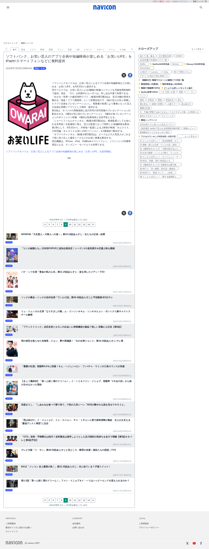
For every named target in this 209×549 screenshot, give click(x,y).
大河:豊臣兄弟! (164, 56)
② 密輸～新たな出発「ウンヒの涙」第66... (159, 145)
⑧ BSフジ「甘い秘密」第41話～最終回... (158, 169)
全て (15, 49)
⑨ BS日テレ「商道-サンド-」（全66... (157, 173)
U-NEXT (143, 72)
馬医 (181, 92)
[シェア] (130, 75)
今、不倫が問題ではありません (154, 112)
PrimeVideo (146, 68)
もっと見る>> (188, 136)
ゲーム (112, 49)
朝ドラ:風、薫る (147, 56)
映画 (42, 49)
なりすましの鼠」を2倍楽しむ (185, 112)
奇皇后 (151, 100)
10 (70, 224)
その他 (123, 49)
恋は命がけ (186, 104)
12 (79, 224)
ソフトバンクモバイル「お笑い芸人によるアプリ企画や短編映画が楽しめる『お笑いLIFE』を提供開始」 (59, 151)
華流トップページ (149, 120)
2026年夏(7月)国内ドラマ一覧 (153, 60)
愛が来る (144, 104)
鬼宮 (142, 100)
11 (75, 224)
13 (84, 224)
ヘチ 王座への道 (168, 92)
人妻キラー (172, 104)
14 (89, 224)
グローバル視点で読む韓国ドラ (154, 76)
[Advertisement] (104, 26)
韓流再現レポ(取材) (149, 84)
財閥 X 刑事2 (157, 104)
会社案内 (76, 523)
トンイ (143, 96)
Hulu (167, 72)
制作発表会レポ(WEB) (172, 84)
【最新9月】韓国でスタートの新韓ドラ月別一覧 (162, 80)
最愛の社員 (145, 108)
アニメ (60, 49)
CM (77, 49)
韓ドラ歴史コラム (182, 72)
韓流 (23, 49)
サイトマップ (12, 531)
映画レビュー (189, 128)
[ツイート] (124, 75)
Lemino (155, 72)
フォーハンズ (167, 116)
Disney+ (176, 64)
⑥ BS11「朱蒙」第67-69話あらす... (156, 161)
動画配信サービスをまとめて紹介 (155, 132)
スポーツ (100, 49)
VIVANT (178, 56)
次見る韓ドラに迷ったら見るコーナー (157, 124)
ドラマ (33, 49)
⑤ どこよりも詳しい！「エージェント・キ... (160, 157)
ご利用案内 (11, 523)
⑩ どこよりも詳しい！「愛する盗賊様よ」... (160, 176)
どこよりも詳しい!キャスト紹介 (178, 88)
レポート (88, 49)
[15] (93, 224)
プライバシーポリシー (149, 527)
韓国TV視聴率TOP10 (150, 88)
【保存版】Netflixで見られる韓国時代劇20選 (160, 128)
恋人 (180, 100)
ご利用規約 (144, 523)
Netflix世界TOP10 (149, 92)
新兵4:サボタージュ (149, 116)
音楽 (70, 49)
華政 (160, 100)
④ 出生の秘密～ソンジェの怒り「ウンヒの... (160, 153)
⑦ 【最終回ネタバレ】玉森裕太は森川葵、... (160, 165)
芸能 (51, 49)
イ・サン (191, 92)
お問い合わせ (78, 527)
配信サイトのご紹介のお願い (19, 527)
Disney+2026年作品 (196, 64)
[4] (45, 224)
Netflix (143, 64)
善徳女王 (170, 100)
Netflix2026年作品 (161, 64)
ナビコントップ (10, 43)
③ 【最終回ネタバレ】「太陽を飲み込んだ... (160, 149)
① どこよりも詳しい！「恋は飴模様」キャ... (160, 141)
